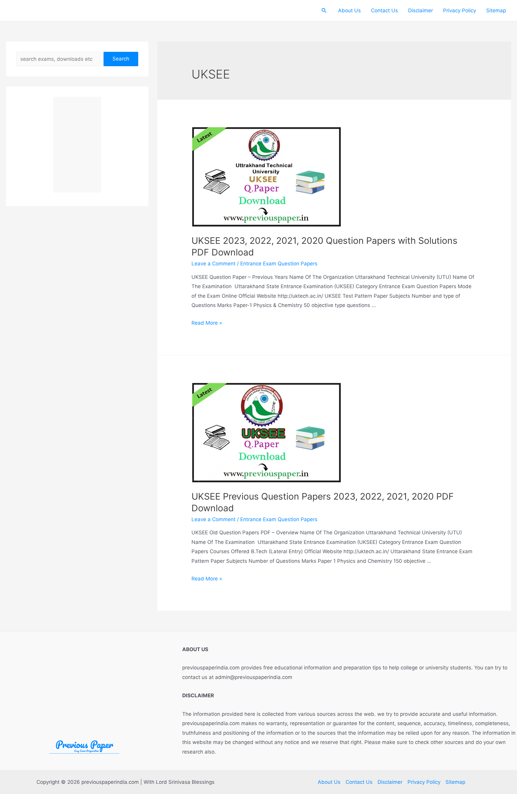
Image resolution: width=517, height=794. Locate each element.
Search (120, 59)
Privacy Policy (459, 10)
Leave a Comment (213, 264)
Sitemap (496, 10)
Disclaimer (420, 10)
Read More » (206, 323)
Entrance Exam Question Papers (278, 264)
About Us (349, 10)
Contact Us (384, 10)
